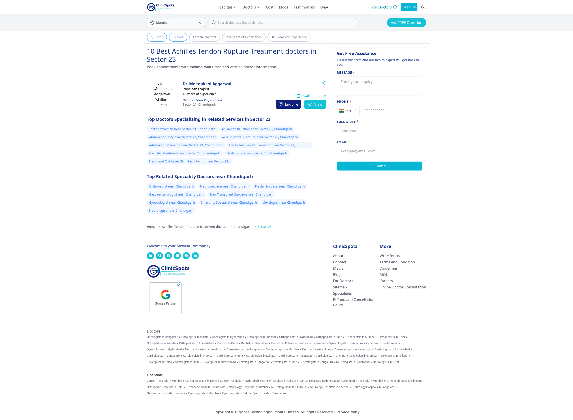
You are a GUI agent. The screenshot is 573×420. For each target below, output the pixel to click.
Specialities (342, 293)
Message (346, 72)
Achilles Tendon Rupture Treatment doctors (197, 226)
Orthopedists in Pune (329, 337)
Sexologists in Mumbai (363, 356)
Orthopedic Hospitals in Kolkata (205, 387)
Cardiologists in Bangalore (163, 356)
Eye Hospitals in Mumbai (203, 393)
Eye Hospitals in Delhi (235, 393)
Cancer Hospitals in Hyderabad (239, 381)
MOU (384, 274)
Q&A (324, 7)
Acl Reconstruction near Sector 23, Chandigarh (257, 129)
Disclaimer (389, 268)
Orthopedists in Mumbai (360, 337)
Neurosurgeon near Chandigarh (224, 186)
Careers (386, 280)
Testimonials (304, 7)
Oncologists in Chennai (261, 337)
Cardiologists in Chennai (331, 356)
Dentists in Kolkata (282, 343)
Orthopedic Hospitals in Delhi (165, 387)
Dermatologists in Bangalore (244, 349)
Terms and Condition (397, 262)
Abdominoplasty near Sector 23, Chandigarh (182, 137)
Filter (159, 37)
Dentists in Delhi (227, 343)
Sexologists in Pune (285, 362)
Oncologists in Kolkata (195, 337)
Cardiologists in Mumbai (198, 356)
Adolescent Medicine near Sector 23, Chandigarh (186, 145)
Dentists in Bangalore (254, 343)
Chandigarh (199, 104)
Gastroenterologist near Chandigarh (176, 194)
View (318, 104)
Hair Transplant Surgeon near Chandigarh (242, 194)
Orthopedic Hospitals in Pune (404, 381)
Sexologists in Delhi (187, 362)
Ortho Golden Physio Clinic (203, 100)
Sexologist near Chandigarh (284, 202)
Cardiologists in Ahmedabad (392, 349)
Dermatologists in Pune (316, 349)
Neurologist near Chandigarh (171, 210)
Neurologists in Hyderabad (353, 362)
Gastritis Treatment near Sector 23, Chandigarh (184, 153)
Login (406, 7)
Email (343, 142)
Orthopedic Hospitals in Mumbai (363, 381)
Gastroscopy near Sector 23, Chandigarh (257, 153)
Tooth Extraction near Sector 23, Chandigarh (182, 129)
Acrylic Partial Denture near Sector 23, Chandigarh (260, 137)
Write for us (390, 255)
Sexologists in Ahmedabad (219, 362)
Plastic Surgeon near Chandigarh (280, 186)
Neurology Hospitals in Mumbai (248, 387)
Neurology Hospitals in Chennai (329, 387)
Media (338, 268)
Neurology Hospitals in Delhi (289, 387)
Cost (270, 7)
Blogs (283, 7)
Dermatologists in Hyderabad (353, 349)
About (338, 255)
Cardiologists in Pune (230, 356)
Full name (348, 121)
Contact (339, 262)
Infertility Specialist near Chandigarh (229, 202)
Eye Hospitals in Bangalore (269, 393)
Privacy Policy (348, 411)
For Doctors (343, 280)
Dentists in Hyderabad (311, 343)
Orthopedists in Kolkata (161, 343)
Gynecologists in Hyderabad (164, 349)
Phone (344, 101)
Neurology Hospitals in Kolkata (166, 393)
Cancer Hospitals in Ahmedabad (319, 381)
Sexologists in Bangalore (254, 362)
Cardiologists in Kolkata (260, 356)
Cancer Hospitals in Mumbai (164, 381)
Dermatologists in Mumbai (282, 349)
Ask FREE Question (406, 22)
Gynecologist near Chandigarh (172, 202)
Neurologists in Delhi (386, 362)
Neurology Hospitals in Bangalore (373, 387)
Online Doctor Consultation (403, 287)
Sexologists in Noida (159, 362)
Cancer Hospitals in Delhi (201, 381)
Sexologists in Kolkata (394, 356)
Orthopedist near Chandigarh (171, 186)
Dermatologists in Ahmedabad (204, 349)
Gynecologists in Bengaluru (346, 343)
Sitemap (340, 287)
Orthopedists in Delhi (392, 337)
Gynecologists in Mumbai (382, 343)
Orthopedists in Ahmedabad (196, 343)
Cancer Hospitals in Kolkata (279, 381)
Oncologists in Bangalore (162, 337)
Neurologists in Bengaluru (316, 362)
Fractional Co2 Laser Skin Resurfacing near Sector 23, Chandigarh (189, 161)
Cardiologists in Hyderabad (295, 356)
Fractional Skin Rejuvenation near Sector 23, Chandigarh (262, 145)
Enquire (291, 104)
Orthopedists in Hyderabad (296, 337)
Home (153, 226)
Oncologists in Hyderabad (228, 337)
